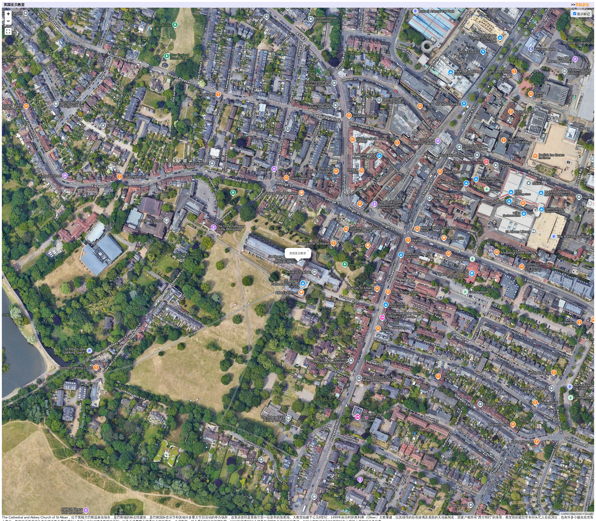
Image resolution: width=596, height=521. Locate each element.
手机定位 (582, 5)
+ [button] (8, 14)
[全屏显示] (8, 31)
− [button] (8, 21)
